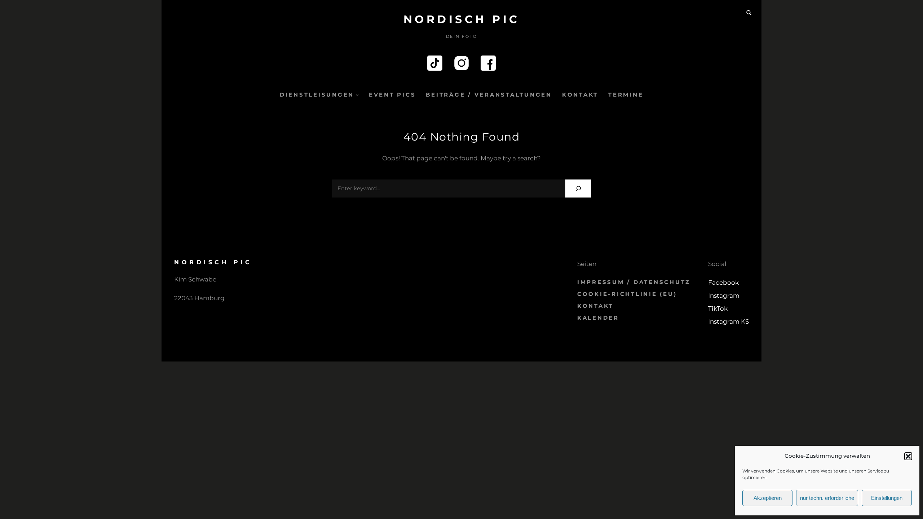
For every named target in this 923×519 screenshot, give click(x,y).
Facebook (723, 282)
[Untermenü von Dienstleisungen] (357, 94)
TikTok (718, 308)
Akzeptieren (768, 498)
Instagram (723, 295)
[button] (908, 456)
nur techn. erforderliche (827, 498)
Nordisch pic (461, 19)
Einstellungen (886, 498)
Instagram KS (728, 321)
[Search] (578, 188)
